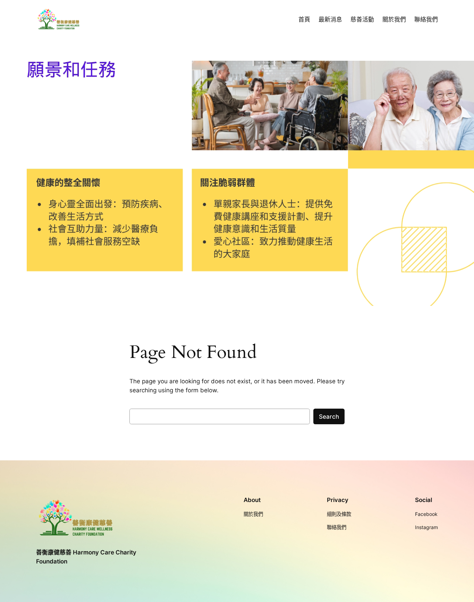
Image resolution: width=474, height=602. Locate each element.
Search (329, 416)
